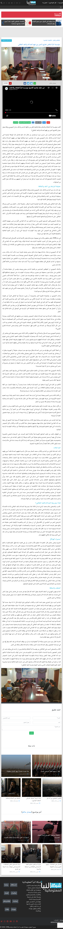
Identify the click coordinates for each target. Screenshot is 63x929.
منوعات (13, 909)
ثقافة (33, 122)
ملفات (7, 909)
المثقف (48, 122)
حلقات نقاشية (38, 122)
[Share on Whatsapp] (34, 83)
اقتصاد (7, 893)
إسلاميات (13, 893)
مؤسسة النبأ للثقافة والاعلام (25, 122)
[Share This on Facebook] (25, 83)
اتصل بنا (44, 3)
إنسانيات (15, 901)
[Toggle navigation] (61, 7)
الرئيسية (60, 3)
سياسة (6, 885)
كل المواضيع (52, 3)
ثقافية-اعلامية (48, 40)
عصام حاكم (26, 812)
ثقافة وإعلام (56, 40)
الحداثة (44, 122)
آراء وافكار (14, 885)
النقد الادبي (15, 122)
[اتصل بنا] (19, 3)
